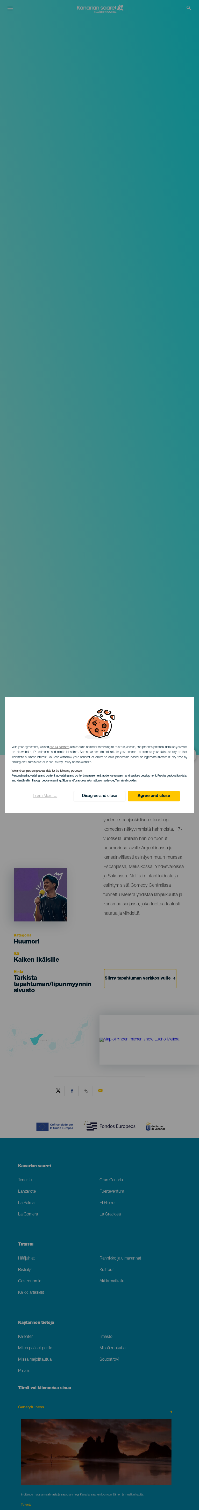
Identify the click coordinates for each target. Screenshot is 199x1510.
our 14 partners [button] (59, 747)
